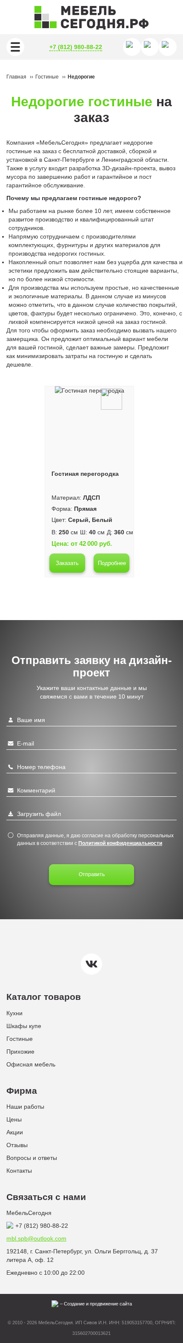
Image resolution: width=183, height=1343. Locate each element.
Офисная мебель (30, 1064)
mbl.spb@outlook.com (36, 1238)
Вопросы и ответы (31, 1157)
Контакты (19, 1170)
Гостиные (19, 1038)
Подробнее (112, 563)
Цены (14, 1119)
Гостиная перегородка (85, 473)
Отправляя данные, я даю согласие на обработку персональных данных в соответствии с (95, 839)
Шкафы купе (23, 1026)
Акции (14, 1132)
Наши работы (25, 1106)
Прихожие (20, 1051)
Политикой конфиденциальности (120, 843)
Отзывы (17, 1145)
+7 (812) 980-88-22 (75, 47)
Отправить (92, 874)
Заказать (67, 563)
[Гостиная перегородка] (89, 390)
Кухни (14, 1013)
